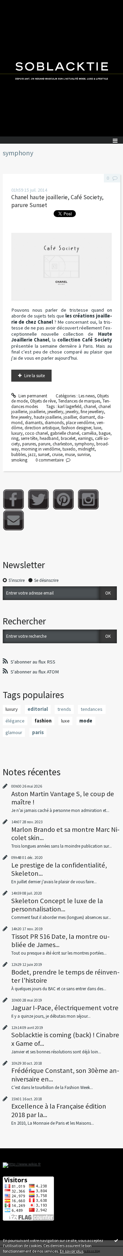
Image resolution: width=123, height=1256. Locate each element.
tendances (91, 709)
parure (44, 444)
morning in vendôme (40, 449)
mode (85, 721)
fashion (43, 721)
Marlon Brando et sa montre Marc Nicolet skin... (65, 833)
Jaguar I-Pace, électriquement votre (65, 1007)
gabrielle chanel (64, 433)
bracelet (68, 438)
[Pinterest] (63, 499)
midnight (86, 449)
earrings (85, 438)
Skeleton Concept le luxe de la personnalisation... (57, 904)
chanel (90, 406)
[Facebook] (13, 499)
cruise (57, 454)
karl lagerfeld (69, 406)
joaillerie (37, 412)
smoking (19, 460)
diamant (87, 417)
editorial (38, 709)
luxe (97, 428)
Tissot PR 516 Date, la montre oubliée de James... (60, 940)
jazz (32, 454)
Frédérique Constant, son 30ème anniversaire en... (65, 1074)
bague (104, 433)
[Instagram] (88, 499)
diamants (33, 423)
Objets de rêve (43, 401)
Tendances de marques (79, 401)
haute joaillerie (47, 417)
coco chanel (36, 433)
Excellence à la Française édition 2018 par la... (58, 1110)
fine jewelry (21, 417)
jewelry (72, 412)
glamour (13, 732)
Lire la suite (34, 376)
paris (38, 732)
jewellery (55, 412)
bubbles (18, 454)
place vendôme (80, 423)
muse (70, 454)
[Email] (13, 520)
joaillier (70, 417)
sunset (44, 454)
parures (29, 444)
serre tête (29, 438)
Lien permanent (32, 396)
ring (14, 438)
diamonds (54, 423)
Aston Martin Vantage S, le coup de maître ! (62, 797)
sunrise (83, 454)
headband (49, 438)
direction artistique (42, 428)
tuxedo (69, 449)
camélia (89, 433)
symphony (84, 444)
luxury (17, 433)
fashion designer (76, 428)
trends (64, 709)
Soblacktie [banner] (61, 68)
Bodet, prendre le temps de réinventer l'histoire (65, 976)
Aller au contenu (18, 5)
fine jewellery (92, 412)
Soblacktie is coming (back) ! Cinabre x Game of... (65, 1039)
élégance (15, 721)
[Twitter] (38, 499)
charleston (62, 444)
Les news (87, 396)
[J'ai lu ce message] (116, 1240)
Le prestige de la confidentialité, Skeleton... (59, 869)
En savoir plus (71, 1251)
